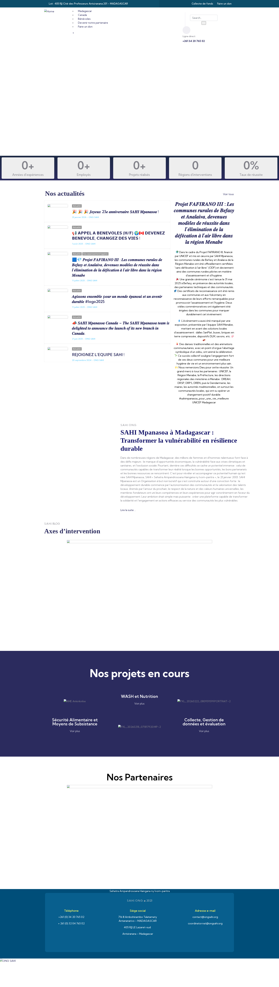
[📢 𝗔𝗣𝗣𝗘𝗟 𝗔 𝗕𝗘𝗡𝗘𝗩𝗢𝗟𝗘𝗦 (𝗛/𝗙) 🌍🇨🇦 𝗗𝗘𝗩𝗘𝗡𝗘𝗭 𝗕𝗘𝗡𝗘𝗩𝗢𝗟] (57, 231)
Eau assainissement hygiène (95, 254)
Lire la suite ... (128, 510)
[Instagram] (178, 4)
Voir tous (228, 194)
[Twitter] (172, 4)
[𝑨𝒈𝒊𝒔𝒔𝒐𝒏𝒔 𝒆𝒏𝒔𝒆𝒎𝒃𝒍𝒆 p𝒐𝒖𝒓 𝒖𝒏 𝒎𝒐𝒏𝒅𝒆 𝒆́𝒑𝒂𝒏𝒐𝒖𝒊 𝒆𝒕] (57, 295)
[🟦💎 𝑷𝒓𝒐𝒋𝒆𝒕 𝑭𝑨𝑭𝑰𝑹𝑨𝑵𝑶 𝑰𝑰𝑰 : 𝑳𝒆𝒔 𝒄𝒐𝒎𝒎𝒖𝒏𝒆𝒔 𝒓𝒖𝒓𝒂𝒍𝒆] (57, 258)
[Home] (49, 11)
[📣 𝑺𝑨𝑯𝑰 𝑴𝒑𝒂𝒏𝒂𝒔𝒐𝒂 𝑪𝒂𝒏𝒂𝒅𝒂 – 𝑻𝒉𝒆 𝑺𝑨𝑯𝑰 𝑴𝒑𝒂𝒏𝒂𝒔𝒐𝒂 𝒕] (57, 321)
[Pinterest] (185, 4)
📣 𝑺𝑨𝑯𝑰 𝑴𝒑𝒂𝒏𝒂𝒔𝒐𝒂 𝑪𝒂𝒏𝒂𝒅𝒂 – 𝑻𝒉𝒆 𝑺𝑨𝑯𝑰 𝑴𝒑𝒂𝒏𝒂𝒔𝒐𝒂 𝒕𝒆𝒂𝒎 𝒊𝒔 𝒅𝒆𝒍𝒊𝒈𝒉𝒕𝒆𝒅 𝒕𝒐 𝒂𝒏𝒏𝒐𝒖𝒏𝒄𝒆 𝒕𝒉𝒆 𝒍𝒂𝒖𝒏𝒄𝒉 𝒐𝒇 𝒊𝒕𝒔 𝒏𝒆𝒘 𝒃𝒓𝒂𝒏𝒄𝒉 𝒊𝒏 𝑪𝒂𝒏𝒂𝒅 (120, 328)
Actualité (77, 206)
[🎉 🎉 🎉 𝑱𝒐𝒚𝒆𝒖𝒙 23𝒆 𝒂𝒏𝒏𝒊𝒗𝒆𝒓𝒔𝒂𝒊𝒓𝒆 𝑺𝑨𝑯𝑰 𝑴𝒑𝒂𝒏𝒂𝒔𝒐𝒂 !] (57, 210)
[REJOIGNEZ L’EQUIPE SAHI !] (57, 353)
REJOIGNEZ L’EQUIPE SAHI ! (98, 354)
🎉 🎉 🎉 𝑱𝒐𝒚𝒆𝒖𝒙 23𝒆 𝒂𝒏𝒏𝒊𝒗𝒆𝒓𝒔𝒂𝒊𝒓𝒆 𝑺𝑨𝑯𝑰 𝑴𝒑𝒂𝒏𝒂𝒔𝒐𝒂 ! (115, 211)
